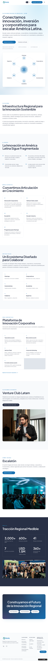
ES (26, 2)
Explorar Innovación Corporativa (9, 372)
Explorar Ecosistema (8, 42)
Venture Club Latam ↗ (31, 641)
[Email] (7, 646)
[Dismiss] (46, 659)
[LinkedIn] (3, 646)
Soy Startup (35, 611)
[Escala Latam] (5, 2)
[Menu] (44, 2)
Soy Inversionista (25, 611)
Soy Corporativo (13, 611)
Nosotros (23, 639)
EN (29, 2)
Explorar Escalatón (8, 472)
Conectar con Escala (37, 2)
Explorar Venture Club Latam (10, 404)
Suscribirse (43, 651)
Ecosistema (24, 644)
